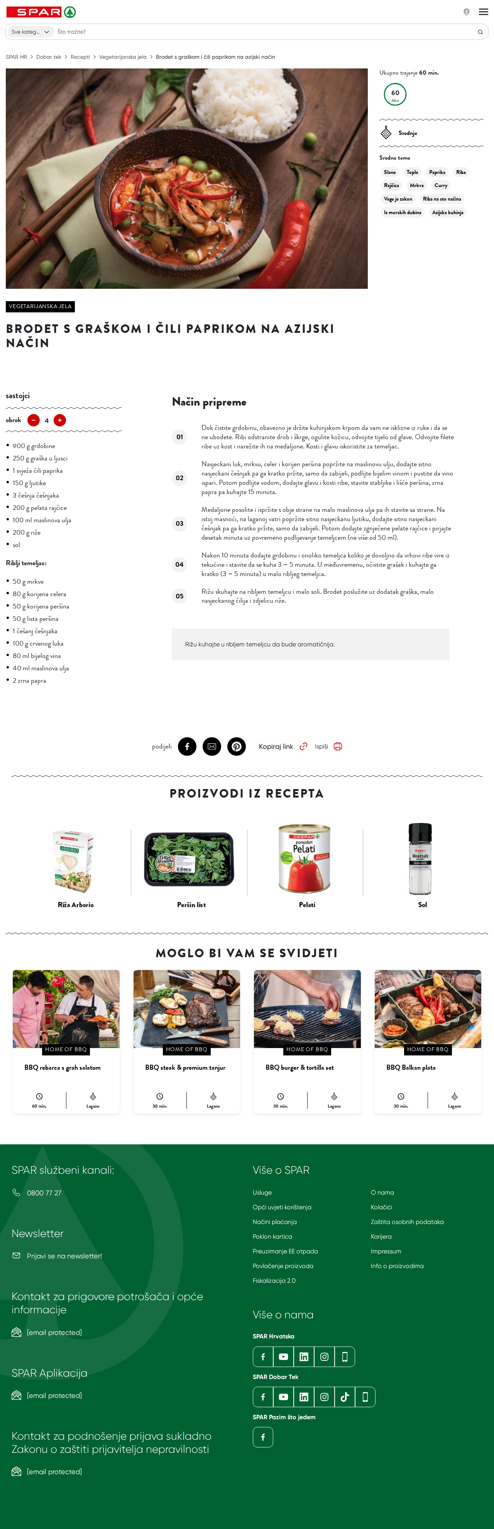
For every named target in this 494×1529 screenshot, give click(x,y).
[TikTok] (345, 1397)
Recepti (80, 57)
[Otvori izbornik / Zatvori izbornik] (483, 12)
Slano (390, 172)
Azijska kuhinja (448, 212)
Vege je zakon (398, 199)
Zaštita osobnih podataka (407, 1222)
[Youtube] (283, 1357)
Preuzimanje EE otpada (285, 1251)
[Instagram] (324, 1357)
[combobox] (31, 32)
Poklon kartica (272, 1236)
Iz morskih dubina (402, 212)
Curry (441, 185)
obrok (13, 420)
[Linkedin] (304, 1357)
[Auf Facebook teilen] (187, 746)
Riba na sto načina (442, 199)
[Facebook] (263, 1357)
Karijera (381, 1236)
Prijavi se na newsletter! (63, 1256)
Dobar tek (48, 57)
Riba (461, 172)
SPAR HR (16, 57)
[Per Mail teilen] (212, 746)
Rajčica (391, 185)
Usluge (262, 1192)
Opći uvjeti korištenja (282, 1207)
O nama (382, 1192)
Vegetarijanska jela (123, 57)
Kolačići (381, 1207)
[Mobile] (345, 1357)
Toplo (412, 172)
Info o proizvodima (397, 1266)
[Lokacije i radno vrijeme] (466, 12)
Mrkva (417, 185)
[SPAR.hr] (42, 12)
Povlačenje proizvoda (283, 1266)
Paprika (437, 172)
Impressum (386, 1251)
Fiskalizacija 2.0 (274, 1280)
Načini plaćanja (275, 1222)
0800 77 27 (43, 1193)
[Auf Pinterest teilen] (236, 746)
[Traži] (480, 32)
